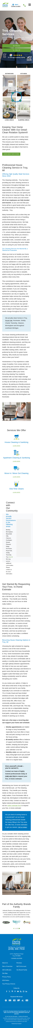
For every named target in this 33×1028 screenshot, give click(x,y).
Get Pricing (16, 45)
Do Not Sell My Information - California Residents (16, 1016)
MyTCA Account (21, 966)
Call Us (17, 50)
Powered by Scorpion (16, 1023)
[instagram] (23, 991)
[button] (29, 4)
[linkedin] (26, 991)
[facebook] (7, 991)
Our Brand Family (21, 970)
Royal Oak (8, 320)
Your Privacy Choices (8, 984)
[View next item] (19, 928)
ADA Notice (5, 980)
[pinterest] (15, 991)
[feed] (21, 991)
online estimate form (14, 805)
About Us (5, 963)
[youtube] (18, 991)
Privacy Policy (6, 977)
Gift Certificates (6, 970)
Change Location (15, 6)
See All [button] (11, 557)
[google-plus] (12, 991)
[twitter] (9, 991)
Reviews (19, 963)
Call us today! (22, 827)
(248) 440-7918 (10, 776)
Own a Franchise (7, 966)
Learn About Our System (11, 154)
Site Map (5, 973)
